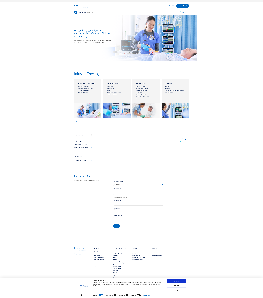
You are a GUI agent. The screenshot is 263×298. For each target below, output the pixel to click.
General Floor (115, 259)
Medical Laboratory (117, 270)
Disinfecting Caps (110, 88)
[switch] (114, 295)
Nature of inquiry (118, 181)
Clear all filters (77, 151)
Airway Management (98, 255)
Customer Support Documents (138, 257)
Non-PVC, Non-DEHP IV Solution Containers (174, 90)
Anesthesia (115, 255)
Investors (178, 1)
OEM (94, 266)
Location (185, 1)
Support (134, 248)
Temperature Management (99, 257)
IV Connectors (110, 86)
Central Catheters (139, 92)
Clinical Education (136, 255)
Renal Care (96, 261)
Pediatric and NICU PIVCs (141, 90)
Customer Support (136, 251)
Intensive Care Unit (117, 266)
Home (80, 12)
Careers (163, 1)
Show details (146, 295)
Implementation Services (137, 261)
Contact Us (171, 1)
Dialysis (114, 257)
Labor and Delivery (117, 268)
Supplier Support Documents (138, 259)
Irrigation (167, 86)
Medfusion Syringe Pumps (83, 90)
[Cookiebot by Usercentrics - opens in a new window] (84, 295)
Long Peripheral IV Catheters (142, 88)
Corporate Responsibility (157, 255)
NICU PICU (115, 272)
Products (84, 12)
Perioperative (115, 275)
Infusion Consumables (113, 83)
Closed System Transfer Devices (114, 92)
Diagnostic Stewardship (141, 94)
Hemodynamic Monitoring (99, 259)
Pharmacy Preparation (98, 253)
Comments (117, 188)
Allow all (176, 281)
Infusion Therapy (97, 251)
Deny (176, 290)
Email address (118, 215)
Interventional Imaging (111, 94)
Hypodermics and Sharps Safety (143, 96)
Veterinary (96, 264)
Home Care (115, 264)
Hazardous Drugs (116, 261)
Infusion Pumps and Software (86, 83)
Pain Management (97, 263)
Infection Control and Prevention (119, 253)
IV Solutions (168, 83)
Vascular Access (140, 83)
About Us (154, 248)
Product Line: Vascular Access (81, 147)
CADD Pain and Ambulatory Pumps (85, 88)
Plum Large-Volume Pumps (83, 86)
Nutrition (115, 274)
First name (117, 200)
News (153, 251)
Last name (117, 208)
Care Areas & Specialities (120, 248)
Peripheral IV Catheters (141, 86)
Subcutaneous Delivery (141, 98)
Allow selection (176, 285)
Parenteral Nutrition (169, 92)
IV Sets (108, 90)
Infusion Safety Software (83, 92)
